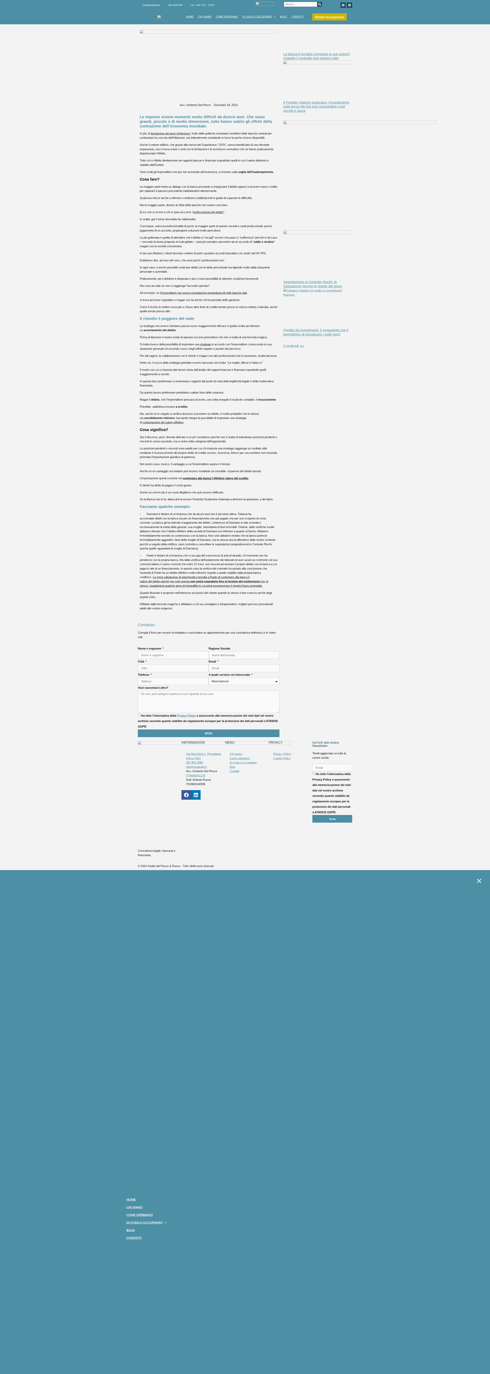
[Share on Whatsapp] (317, 367)
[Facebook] (343, 5)
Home (190, 16)
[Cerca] (319, 4)
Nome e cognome (150, 648)
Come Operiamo (227, 16)
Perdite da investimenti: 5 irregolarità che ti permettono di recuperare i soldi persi (315, 332)
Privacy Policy (186, 715)
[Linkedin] (349, 5)
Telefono (144, 674)
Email (213, 661)
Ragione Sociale (219, 648)
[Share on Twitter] (317, 358)
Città (141, 661)
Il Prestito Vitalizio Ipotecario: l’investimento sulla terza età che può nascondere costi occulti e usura (316, 107)
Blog (283, 16)
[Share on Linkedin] (317, 362)
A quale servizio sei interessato (230, 674)
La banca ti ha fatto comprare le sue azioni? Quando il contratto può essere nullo (316, 56)
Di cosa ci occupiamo (257, 16)
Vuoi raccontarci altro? (153, 687)
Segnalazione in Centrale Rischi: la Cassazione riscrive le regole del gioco (312, 284)
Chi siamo (204, 16)
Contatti (298, 16)
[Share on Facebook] (317, 354)
